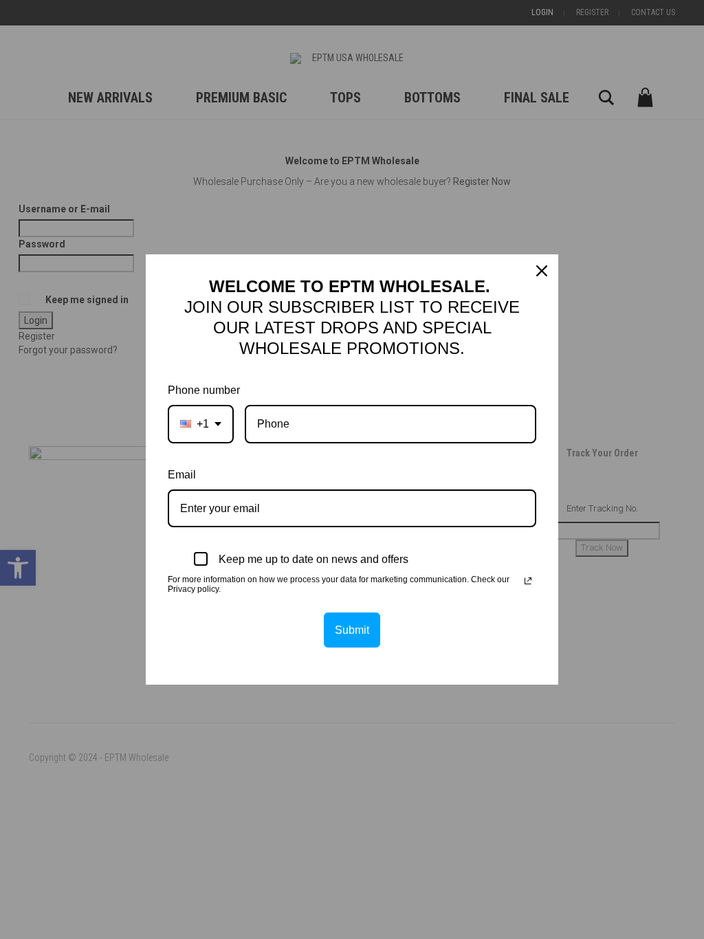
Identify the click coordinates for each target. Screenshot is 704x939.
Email (182, 474)
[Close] (541, 270)
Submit (352, 630)
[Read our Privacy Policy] (528, 581)
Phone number (204, 390)
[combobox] (201, 424)
